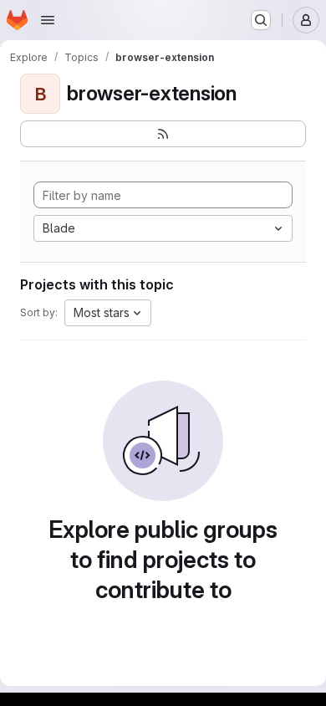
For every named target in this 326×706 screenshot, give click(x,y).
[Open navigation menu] (47, 20)
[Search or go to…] (261, 20)
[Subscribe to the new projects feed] (163, 133)
